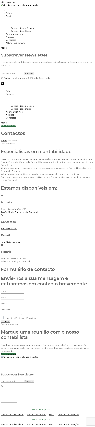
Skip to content (8, 2)
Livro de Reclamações (68, 414)
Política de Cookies (36, 414)
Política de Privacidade (39, 78)
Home (4, 141)
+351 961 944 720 (9, 229)
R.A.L (51, 414)
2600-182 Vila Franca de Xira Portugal (19, 212)
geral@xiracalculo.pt (11, 242)
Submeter (5, 321)
